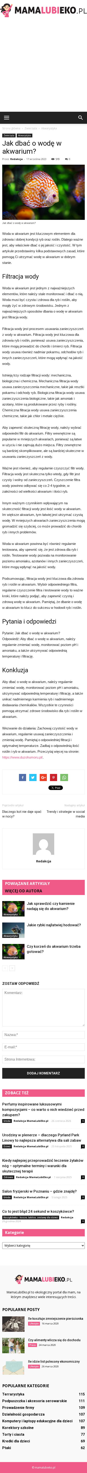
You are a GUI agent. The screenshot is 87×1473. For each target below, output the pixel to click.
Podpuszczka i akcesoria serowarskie (34, 1401)
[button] (81, 118)
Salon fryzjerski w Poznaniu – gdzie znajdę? (39, 1191)
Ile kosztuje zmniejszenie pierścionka (55, 1318)
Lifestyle (34, 1323)
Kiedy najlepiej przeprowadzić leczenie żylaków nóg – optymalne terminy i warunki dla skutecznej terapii (42, 1165)
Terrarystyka (13, 1394)
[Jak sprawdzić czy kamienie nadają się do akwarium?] (13, 908)
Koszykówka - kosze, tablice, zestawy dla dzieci (31, 1217)
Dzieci (7, 1146)
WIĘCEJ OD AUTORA (23, 890)
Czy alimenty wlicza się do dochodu (54, 1340)
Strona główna (11, 128)
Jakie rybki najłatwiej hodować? (54, 925)
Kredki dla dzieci (16, 1441)
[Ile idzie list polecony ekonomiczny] (13, 1367)
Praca (32, 1345)
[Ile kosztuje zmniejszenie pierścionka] (13, 1324)
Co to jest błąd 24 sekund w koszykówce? (38, 1211)
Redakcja (16, 159)
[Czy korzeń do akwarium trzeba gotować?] (13, 951)
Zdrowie (8, 1177)
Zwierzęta (9, 135)
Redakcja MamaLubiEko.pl (31, 1120)
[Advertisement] (43, 65)
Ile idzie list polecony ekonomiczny (54, 1361)
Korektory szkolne (18, 1428)
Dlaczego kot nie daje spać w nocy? (21, 814)
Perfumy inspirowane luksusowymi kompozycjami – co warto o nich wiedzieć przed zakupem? (43, 1109)
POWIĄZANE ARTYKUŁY (27, 883)
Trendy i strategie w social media (66, 814)
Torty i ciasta (13, 1434)
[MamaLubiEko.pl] (43, 10)
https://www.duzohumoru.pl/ (22, 757)
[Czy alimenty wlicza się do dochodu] (13, 1345)
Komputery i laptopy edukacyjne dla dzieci (37, 1421)
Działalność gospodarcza (23, 1414)
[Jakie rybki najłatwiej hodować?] (13, 930)
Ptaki (6, 1448)
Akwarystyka (24, 135)
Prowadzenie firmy (18, 1408)
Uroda (7, 1120)
